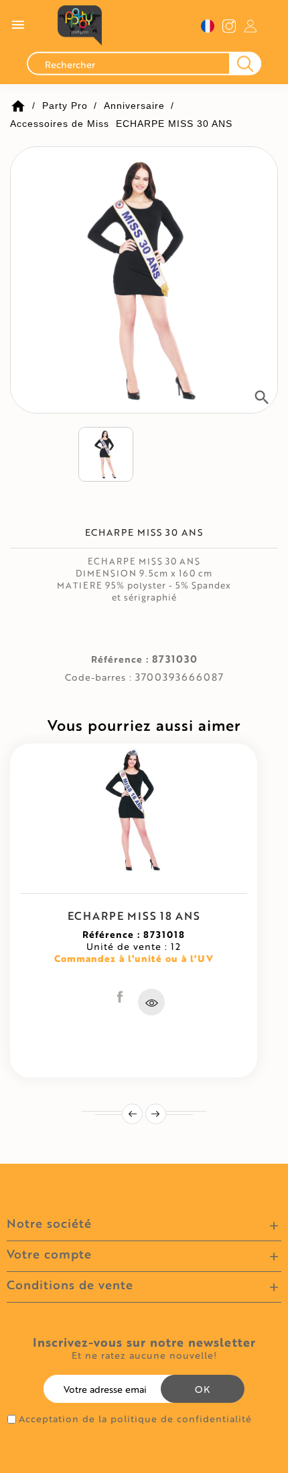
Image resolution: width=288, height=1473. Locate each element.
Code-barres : (98, 677)
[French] (207, 25)
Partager (120, 997)
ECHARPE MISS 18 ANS (134, 915)
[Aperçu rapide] (151, 1002)
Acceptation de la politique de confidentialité (135, 1419)
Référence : (120, 659)
